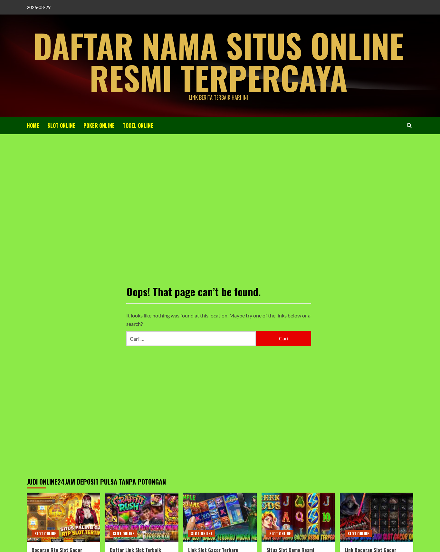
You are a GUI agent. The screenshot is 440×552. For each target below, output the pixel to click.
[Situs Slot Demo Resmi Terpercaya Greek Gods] (298, 517)
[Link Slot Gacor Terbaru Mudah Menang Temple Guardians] (220, 517)
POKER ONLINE (99, 125)
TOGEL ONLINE (138, 125)
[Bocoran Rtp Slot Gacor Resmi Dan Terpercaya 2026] (63, 517)
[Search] (409, 125)
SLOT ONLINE (61, 125)
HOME (33, 125)
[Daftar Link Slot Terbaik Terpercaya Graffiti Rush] (141, 517)
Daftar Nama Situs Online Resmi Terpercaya (218, 61)
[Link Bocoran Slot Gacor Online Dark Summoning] (376, 517)
